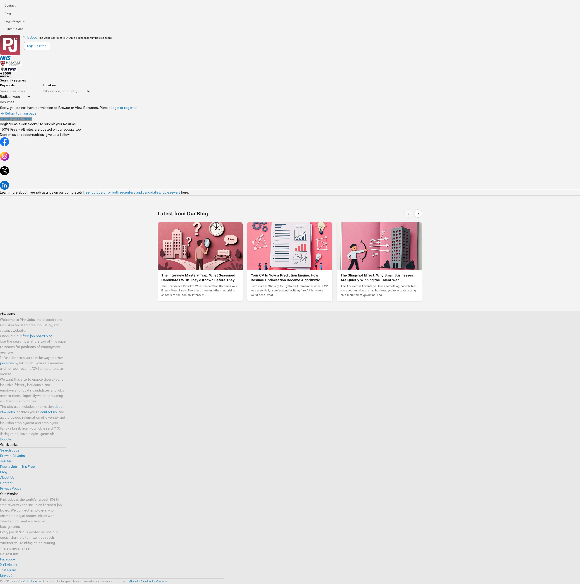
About (133, 581)
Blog (8, 13)
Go (88, 91)
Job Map (7, 461)
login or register (124, 108)
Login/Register (15, 21)
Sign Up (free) (37, 46)
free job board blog (37, 336)
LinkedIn (7, 576)
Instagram (8, 570)
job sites (7, 363)
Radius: (5, 97)
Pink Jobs (30, 38)
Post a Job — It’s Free (17, 467)
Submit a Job (14, 29)
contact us (48, 412)
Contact (10, 5)
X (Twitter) (8, 565)
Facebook (7, 559)
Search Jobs (9, 450)
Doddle (5, 439)
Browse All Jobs (12, 456)
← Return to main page (18, 113)
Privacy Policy (10, 488)
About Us (7, 478)
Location (49, 85)
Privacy (161, 581)
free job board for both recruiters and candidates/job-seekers (131, 192)
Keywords (7, 85)
